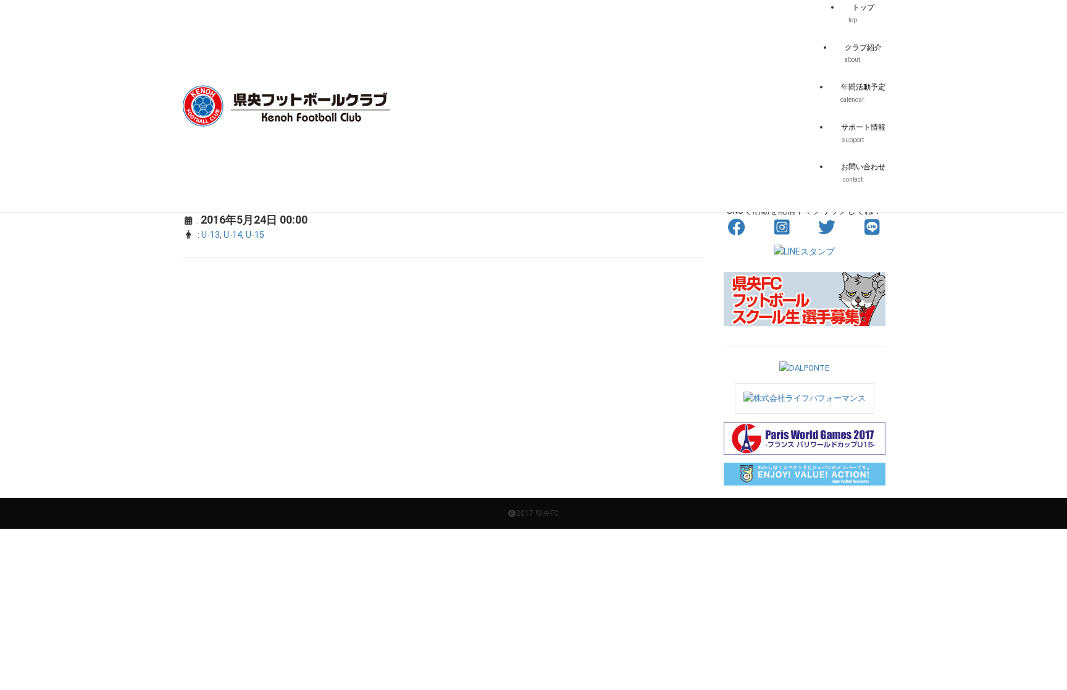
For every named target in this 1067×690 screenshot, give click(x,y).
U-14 (233, 235)
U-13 (210, 235)
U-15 (255, 235)
